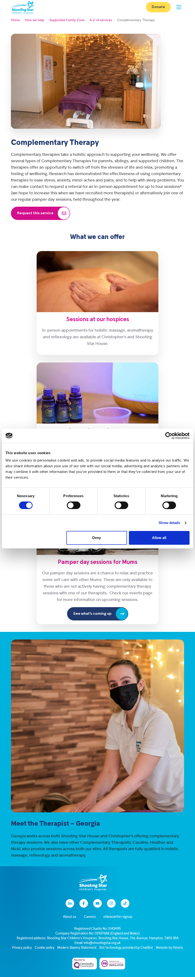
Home (15, 20)
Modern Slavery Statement (77, 947)
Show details (169, 523)
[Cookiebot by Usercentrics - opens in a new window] (169, 435)
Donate (158, 7)
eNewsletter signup (117, 917)
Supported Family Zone (67, 20)
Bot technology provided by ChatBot (126, 947)
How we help (34, 20)
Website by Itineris (169, 947)
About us (69, 917)
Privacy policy (22, 947)
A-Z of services (101, 20)
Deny (96, 538)
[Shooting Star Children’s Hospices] (22, 7)
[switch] (73, 505)
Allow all (159, 538)
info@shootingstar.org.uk (102, 943)
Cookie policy (44, 947)
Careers (90, 917)
